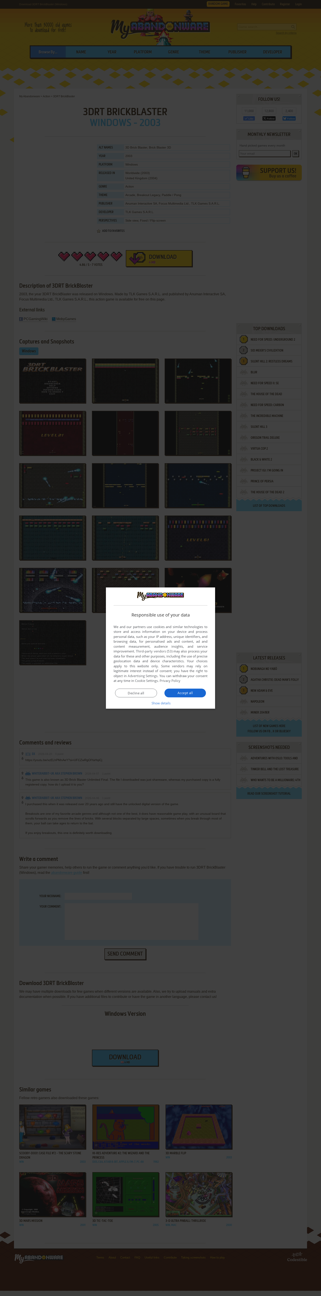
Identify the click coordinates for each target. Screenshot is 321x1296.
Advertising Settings (143, 676)
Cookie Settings (146, 680)
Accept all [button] (185, 693)
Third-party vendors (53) (154, 651)
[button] (161, 703)
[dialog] (160, 648)
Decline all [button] (136, 693)
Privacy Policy (170, 680)
